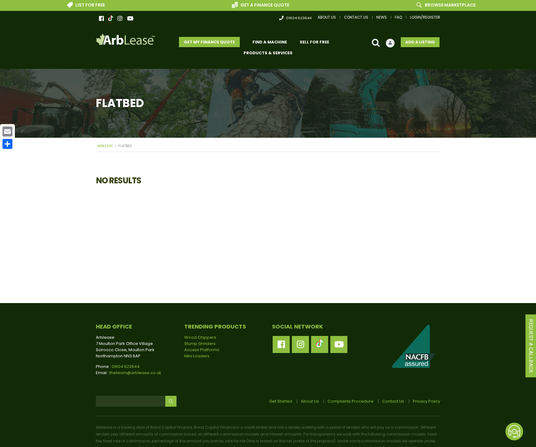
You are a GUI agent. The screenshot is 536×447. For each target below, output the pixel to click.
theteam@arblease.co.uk (135, 373)
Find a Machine (269, 42)
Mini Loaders (196, 356)
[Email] (7, 131)
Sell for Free (314, 42)
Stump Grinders (200, 343)
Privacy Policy (426, 401)
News (381, 17)
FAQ (398, 17)
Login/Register (425, 17)
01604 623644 (298, 18)
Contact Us (356, 17)
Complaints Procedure (350, 401)
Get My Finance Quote (209, 42)
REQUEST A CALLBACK (531, 346)
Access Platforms (201, 350)
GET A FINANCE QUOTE (245, 5)
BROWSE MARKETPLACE (431, 5)
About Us (327, 17)
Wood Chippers (200, 337)
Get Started (280, 401)
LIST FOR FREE (71, 5)
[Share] (7, 144)
